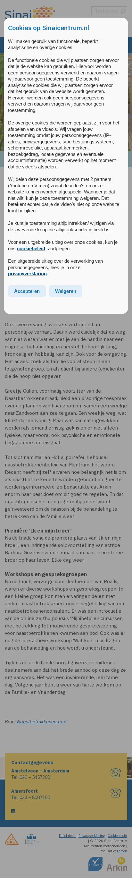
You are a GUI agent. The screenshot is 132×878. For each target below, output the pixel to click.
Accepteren (27, 291)
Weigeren (65, 291)
